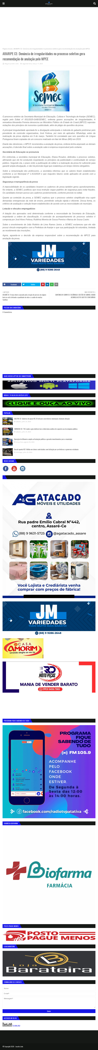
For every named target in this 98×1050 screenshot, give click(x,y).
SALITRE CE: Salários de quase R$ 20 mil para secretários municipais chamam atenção (42, 418)
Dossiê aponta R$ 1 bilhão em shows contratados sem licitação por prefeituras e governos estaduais (46, 449)
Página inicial (7, 49)
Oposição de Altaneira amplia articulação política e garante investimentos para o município (43, 439)
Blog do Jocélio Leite (12, 64)
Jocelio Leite (19, 1046)
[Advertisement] (49, 26)
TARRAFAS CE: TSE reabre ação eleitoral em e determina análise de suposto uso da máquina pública (45, 429)
